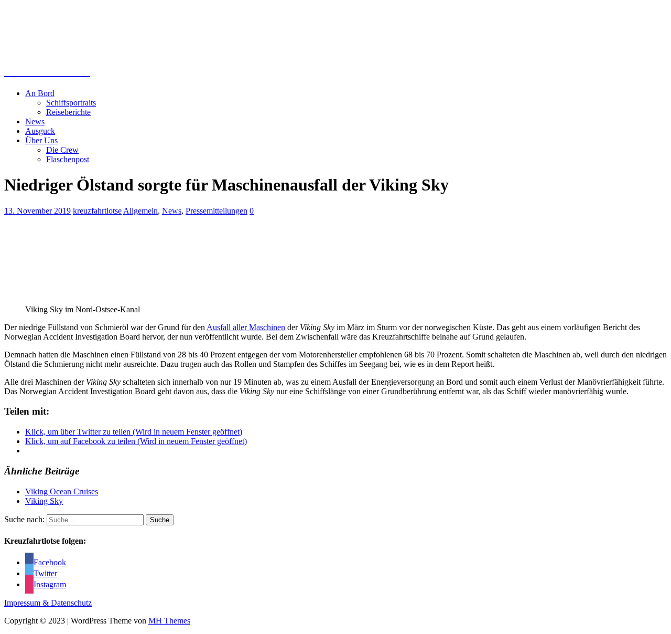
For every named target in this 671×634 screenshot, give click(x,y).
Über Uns (41, 140)
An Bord (40, 93)
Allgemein (140, 210)
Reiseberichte (68, 112)
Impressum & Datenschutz (48, 602)
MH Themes (169, 620)
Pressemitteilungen (216, 210)
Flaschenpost (67, 159)
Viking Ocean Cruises (61, 491)
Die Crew (62, 149)
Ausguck (40, 130)
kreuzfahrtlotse (97, 210)
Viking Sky (44, 500)
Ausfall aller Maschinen (246, 327)
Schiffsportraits (71, 102)
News (35, 121)
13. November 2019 (37, 210)
